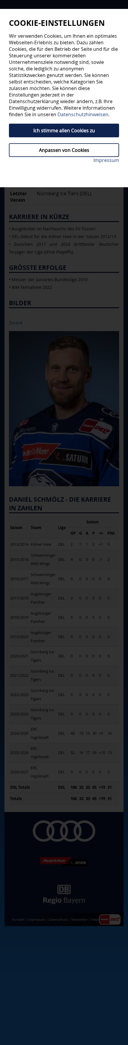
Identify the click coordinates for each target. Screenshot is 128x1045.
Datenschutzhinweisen (82, 114)
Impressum (106, 160)
